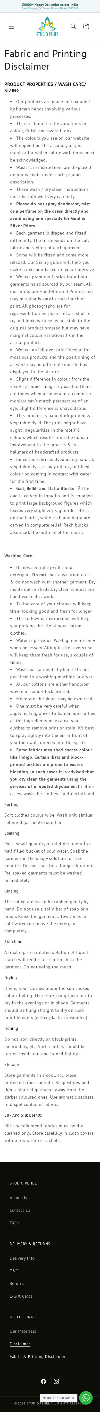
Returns (17, 1283)
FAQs (15, 1223)
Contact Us (20, 1210)
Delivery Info (22, 1258)
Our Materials (23, 1331)
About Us (18, 1197)
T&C (14, 1271)
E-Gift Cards (21, 1296)
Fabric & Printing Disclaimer (38, 1356)
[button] (11, 26)
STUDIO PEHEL (38, 1403)
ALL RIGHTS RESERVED (68, 1403)
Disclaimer (20, 1344)
